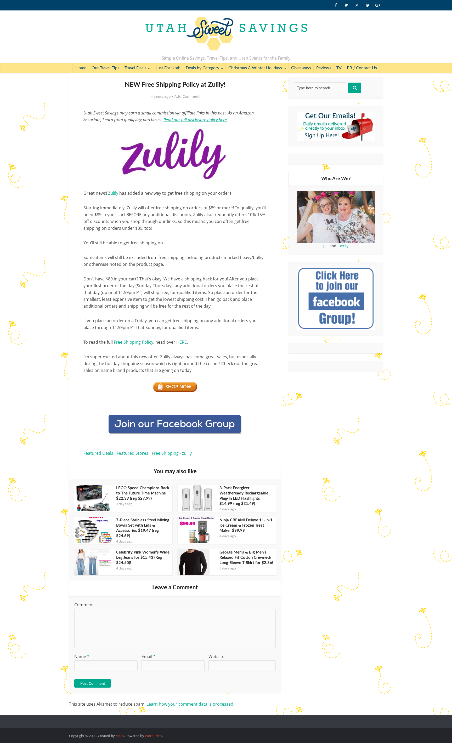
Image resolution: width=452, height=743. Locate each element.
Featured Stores (132, 453)
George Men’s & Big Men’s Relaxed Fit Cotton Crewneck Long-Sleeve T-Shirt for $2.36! (246, 557)
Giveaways (301, 68)
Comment (84, 605)
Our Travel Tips (105, 68)
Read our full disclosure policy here (195, 120)
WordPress (153, 735)
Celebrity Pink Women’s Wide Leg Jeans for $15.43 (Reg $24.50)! (143, 557)
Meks (120, 735)
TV (339, 68)
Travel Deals (135, 68)
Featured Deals (98, 453)
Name (81, 656)
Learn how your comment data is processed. (190, 704)
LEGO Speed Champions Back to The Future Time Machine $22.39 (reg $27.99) (142, 493)
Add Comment (187, 96)
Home (80, 68)
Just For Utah (168, 68)
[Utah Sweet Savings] (226, 34)
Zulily (113, 193)
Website (216, 656)
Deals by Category (202, 68)
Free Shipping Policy (133, 342)
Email (149, 656)
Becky (343, 245)
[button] (259, 133)
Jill (325, 245)
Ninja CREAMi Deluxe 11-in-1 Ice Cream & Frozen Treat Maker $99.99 (246, 525)
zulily (187, 453)
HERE (181, 342)
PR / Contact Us (362, 68)
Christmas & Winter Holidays (255, 68)
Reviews (323, 68)
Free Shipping (165, 453)
